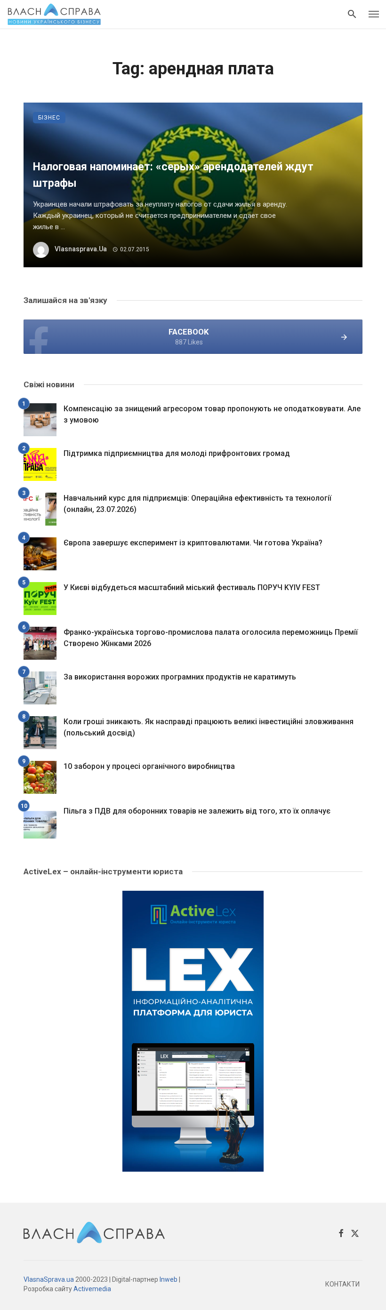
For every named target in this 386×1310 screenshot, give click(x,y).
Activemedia (92, 1289)
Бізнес (49, 117)
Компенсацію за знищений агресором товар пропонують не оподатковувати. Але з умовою (212, 414)
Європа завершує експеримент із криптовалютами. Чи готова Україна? (193, 542)
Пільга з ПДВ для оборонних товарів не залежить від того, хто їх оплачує (197, 811)
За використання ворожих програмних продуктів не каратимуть (180, 676)
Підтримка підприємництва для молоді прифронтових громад (177, 453)
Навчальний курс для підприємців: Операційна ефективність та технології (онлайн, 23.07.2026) (197, 504)
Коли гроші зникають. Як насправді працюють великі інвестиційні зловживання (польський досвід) (209, 727)
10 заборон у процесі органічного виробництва (149, 766)
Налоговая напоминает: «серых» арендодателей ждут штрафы (173, 175)
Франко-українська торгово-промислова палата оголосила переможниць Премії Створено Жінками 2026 (211, 638)
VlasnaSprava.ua (49, 1279)
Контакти (342, 1284)
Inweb (168, 1279)
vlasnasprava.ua (81, 249)
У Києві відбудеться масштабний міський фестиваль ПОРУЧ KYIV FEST (192, 587)
